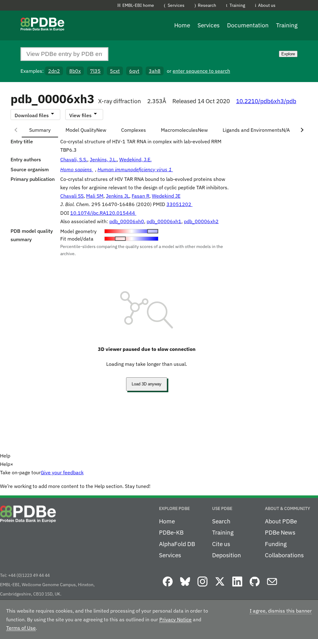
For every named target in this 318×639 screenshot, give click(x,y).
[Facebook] (168, 587)
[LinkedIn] (237, 587)
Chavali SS (72, 196)
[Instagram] (202, 587)
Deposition (226, 555)
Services (176, 5)
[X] (220, 587)
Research (207, 5)
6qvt (134, 71)
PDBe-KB (171, 532)
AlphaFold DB (177, 544)
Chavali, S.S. (73, 159)
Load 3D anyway (146, 384)
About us (266, 5)
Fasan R (140, 196)
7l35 (95, 71)
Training (237, 5)
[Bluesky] (185, 587)
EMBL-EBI (315, 6)
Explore (288, 54)
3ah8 (155, 71)
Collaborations (284, 555)
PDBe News (280, 532)
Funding (276, 544)
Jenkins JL (117, 196)
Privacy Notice (175, 619)
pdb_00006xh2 (201, 221)
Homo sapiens (76, 169)
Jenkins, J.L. (103, 159)
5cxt (115, 71)
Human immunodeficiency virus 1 (135, 169)
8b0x (75, 71)
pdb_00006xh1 (164, 221)
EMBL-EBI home (138, 5)
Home (182, 25)
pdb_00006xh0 (126, 221)
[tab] (40, 129)
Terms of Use (21, 628)
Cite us (221, 544)
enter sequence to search (201, 71)
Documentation (248, 25)
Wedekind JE (166, 196)
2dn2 (54, 71)
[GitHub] (254, 587)
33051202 (179, 204)
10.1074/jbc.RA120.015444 (103, 213)
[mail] (272, 587)
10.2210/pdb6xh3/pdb (266, 101)
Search (221, 521)
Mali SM (94, 196)
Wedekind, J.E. (135, 159)
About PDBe (281, 521)
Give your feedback (62, 472)
